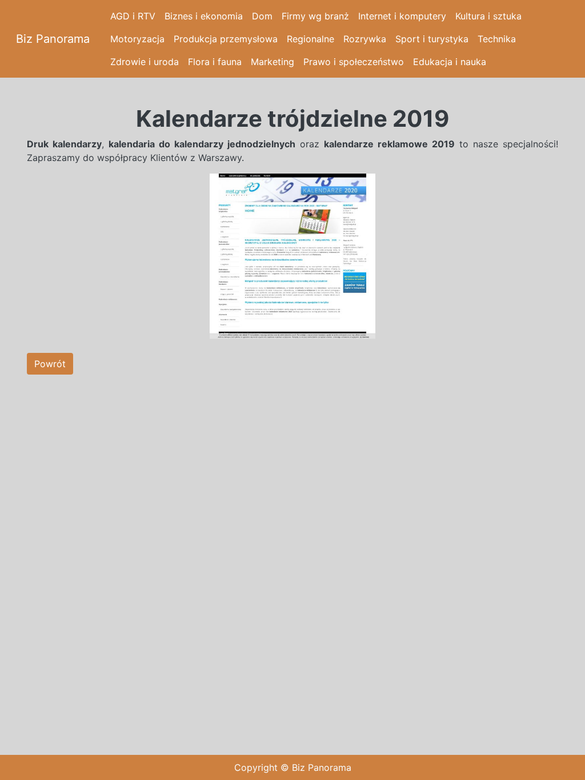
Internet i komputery (402, 16)
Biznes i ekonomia (204, 16)
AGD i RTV (132, 16)
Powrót (50, 363)
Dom (262, 16)
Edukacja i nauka (449, 61)
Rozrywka (364, 39)
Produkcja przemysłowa (226, 39)
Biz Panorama (53, 39)
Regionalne (310, 39)
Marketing (272, 61)
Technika (497, 39)
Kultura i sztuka (488, 16)
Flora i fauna (215, 61)
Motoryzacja (137, 39)
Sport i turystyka (431, 39)
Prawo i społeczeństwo (353, 61)
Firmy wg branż (315, 16)
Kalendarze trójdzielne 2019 (292, 118)
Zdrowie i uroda (144, 61)
